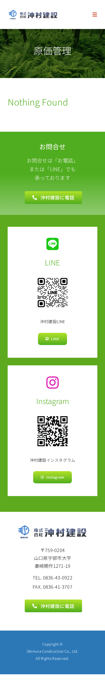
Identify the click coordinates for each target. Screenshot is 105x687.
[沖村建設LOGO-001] (33, 11)
